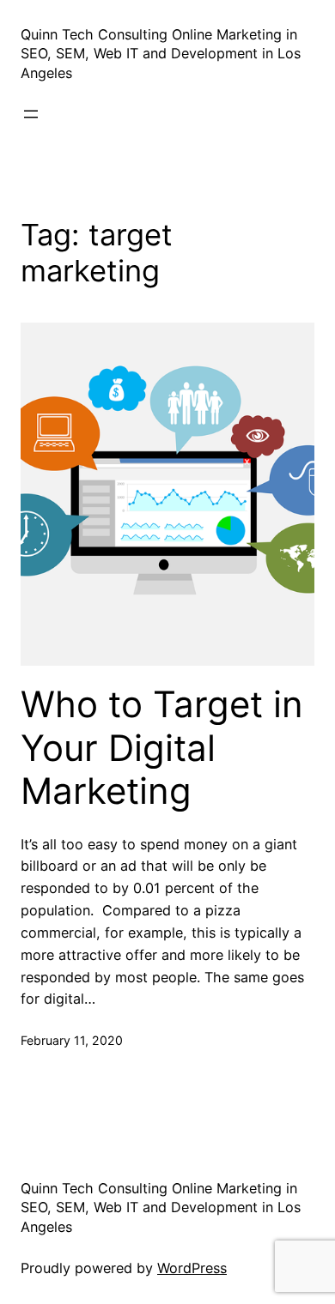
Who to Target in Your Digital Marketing (162, 747)
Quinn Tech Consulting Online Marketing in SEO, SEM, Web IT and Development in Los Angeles (161, 54)
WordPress (192, 1268)
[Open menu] (31, 114)
